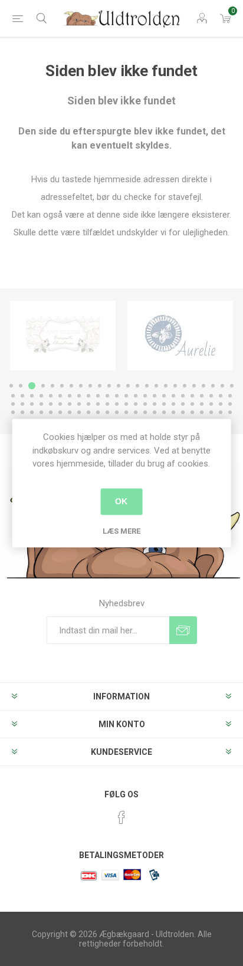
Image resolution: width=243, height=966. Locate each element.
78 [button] (60, 412)
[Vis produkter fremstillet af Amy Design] (63, 335)
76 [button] (41, 412)
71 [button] (220, 404)
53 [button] (50, 404)
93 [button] (201, 412)
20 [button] (194, 385)
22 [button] (213, 385)
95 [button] (220, 412)
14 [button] (137, 385)
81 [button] (88, 412)
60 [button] (117, 404)
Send (183, 630)
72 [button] (230, 404)
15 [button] (147, 385)
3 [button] (31, 385)
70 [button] (211, 404)
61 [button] (126, 404)
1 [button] (11, 385)
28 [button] (41, 395)
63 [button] (145, 404)
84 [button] (117, 412)
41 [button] (164, 395)
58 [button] (98, 404)
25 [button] (13, 395)
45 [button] (201, 395)
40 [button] (154, 395)
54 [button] (60, 404)
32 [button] (79, 395)
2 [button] (20, 385)
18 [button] (175, 385)
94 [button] (211, 412)
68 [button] (192, 404)
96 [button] (230, 412)
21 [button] (203, 385)
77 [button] (50, 412)
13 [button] (128, 385)
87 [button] (145, 412)
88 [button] (154, 412)
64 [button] (154, 404)
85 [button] (126, 412)
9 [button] (90, 385)
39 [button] (145, 395)
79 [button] (69, 412)
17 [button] (166, 385)
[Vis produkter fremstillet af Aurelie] (180, 335)
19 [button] (184, 385)
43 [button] (183, 395)
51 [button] (32, 404)
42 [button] (173, 395)
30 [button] (60, 395)
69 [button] (201, 404)
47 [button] (220, 395)
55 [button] (69, 404)
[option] (62, 335)
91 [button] (183, 412)
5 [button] (52, 385)
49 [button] (13, 404)
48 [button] (230, 395)
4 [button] (43, 385)
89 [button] (164, 412)
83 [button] (107, 412)
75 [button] (32, 412)
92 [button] (192, 412)
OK (121, 501)
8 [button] (81, 385)
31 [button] (69, 395)
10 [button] (99, 385)
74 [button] (22, 412)
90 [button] (173, 412)
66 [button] (173, 404)
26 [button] (22, 395)
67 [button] (183, 404)
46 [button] (211, 395)
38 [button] (135, 395)
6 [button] (62, 385)
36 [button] (117, 395)
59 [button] (107, 404)
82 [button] (98, 412)
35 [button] (107, 395)
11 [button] (109, 385)
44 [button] (192, 395)
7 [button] (71, 385)
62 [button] (135, 404)
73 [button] (13, 412)
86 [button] (135, 412)
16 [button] (156, 385)
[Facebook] (121, 817)
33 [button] (88, 395)
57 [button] (88, 404)
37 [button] (126, 395)
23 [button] (222, 385)
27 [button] (32, 395)
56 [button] (79, 404)
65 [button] (164, 404)
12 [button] (118, 385)
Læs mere (121, 531)
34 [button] (98, 395)
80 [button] (79, 412)
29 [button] (50, 395)
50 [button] (22, 404)
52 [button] (41, 404)
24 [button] (232, 385)
